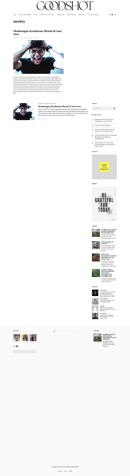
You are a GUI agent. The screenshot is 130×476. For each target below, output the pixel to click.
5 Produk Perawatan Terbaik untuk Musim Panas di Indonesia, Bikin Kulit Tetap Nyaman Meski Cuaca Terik (107, 294)
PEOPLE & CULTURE (47, 15)
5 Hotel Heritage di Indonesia (103, 125)
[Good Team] (95, 293)
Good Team (103, 290)
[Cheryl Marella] (95, 301)
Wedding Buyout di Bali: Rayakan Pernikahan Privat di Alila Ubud (104, 120)
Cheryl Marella (104, 298)
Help (65, 471)
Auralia (102, 306)
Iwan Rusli (103, 313)
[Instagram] (110, 15)
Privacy (60, 471)
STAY (35, 15)
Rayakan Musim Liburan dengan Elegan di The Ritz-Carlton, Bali (107, 316)
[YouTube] (112, 15)
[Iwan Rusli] (95, 316)
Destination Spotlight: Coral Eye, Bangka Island (107, 301)
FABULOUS (60, 15)
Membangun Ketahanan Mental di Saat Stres (37, 33)
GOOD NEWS (71, 15)
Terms (70, 471)
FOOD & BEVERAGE (24, 15)
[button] (114, 108)
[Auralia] (95, 308)
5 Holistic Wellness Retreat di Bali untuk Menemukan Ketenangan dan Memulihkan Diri (106, 137)
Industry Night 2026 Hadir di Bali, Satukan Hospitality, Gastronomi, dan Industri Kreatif (105, 144)
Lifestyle (26, 37)
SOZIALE (81, 15)
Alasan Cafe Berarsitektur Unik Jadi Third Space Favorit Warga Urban (104, 130)
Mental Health (34, 37)
